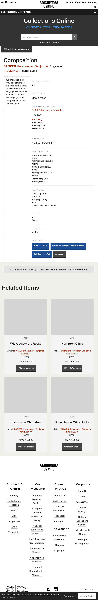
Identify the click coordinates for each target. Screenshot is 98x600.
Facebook (59, 516)
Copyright (59, 550)
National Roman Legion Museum (36, 571)
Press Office (82, 502)
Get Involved (59, 501)
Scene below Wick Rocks (72, 422)
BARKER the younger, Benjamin (26, 66)
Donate (69, 2)
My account (81, 2)
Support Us (14, 521)
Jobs (82, 496)
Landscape (59, 254)
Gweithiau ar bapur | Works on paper (68, 246)
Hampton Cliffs (72, 343)
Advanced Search (50, 42)
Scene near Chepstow (26, 422)
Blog (14, 516)
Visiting (14, 495)
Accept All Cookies (87, 596)
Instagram (59, 521)
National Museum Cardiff (37, 499)
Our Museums (7, 2)
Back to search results (17, 49)
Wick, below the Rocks (26, 343)
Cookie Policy (8, 597)
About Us (82, 491)
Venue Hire (14, 532)
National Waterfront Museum (37, 530)
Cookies (59, 545)
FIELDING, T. (13, 70)
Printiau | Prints (40, 246)
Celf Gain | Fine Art (41, 254)
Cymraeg (92, 2)
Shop (14, 526)
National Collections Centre (82, 521)
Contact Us (59, 495)
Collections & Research (16, 12)
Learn (14, 510)
